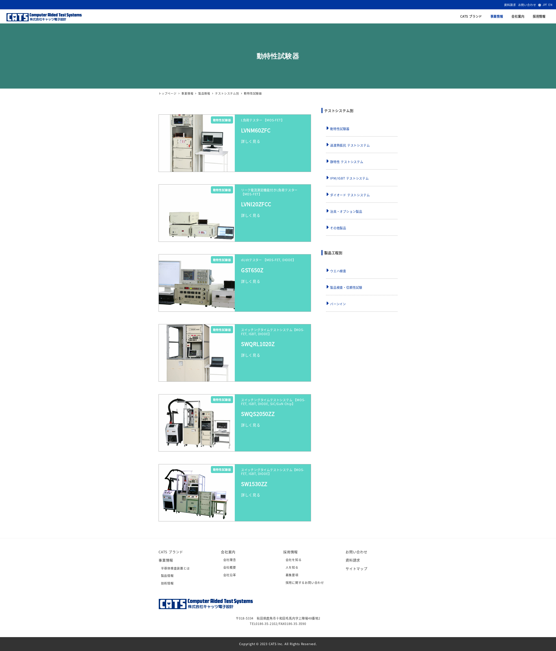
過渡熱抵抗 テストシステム (350, 145)
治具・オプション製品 (346, 211)
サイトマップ (356, 568)
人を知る (292, 567)
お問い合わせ (527, 5)
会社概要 (229, 567)
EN (550, 5)
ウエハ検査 (338, 271)
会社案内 (228, 551)
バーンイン (338, 304)
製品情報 (167, 575)
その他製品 (338, 228)
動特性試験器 (339, 129)
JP (544, 5)
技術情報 (167, 583)
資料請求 (510, 5)
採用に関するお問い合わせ (305, 582)
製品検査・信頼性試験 (346, 287)
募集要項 (292, 575)
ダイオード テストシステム (350, 195)
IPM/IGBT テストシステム (349, 178)
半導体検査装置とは (175, 568)
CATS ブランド (171, 551)
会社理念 (229, 559)
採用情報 (290, 551)
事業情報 (166, 560)
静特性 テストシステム (346, 162)
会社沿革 (229, 575)
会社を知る (294, 559)
